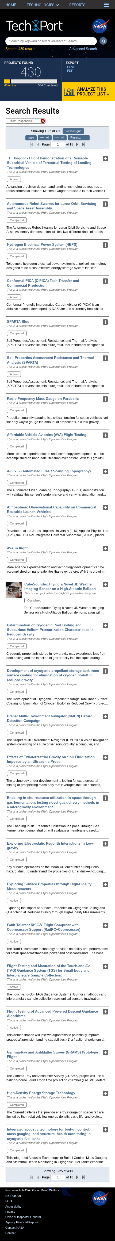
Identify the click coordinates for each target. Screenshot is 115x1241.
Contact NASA (14, 1227)
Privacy (10, 1211)
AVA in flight (17, 548)
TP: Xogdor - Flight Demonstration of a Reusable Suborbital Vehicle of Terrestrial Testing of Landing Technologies (49, 163)
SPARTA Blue (18, 322)
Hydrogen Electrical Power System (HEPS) (42, 245)
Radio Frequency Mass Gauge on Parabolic (43, 399)
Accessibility (13, 1206)
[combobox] (51, 41)
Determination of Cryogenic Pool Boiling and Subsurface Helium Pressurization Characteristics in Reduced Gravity (50, 630)
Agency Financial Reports (22, 1222)
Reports (77, 5)
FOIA (8, 1201)
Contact (10, 1233)
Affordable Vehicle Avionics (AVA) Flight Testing (46, 435)
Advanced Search (83, 49)
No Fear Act (13, 1195)
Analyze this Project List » (93, 92)
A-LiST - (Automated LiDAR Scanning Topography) (49, 471)
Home (10, 5)
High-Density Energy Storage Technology (41, 1093)
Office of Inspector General (23, 1217)
